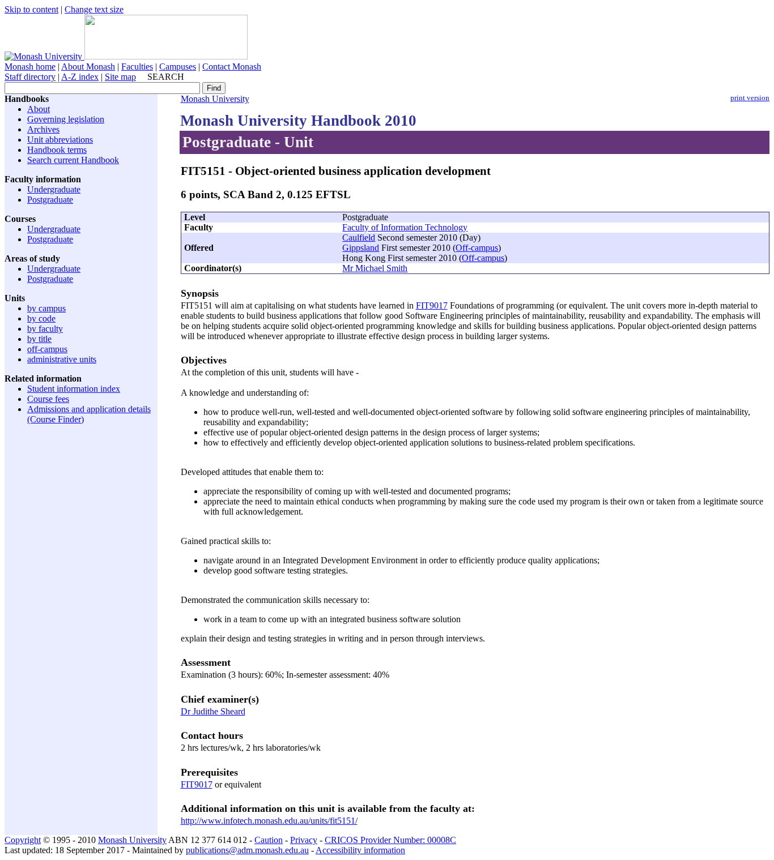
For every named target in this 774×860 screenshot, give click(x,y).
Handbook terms (57, 150)
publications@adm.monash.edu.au (247, 850)
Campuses (177, 66)
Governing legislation (65, 119)
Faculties (137, 66)
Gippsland (360, 248)
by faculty (45, 328)
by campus (46, 308)
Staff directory (30, 77)
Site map (120, 77)
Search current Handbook (73, 160)
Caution (268, 840)
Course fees (48, 399)
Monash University (215, 99)
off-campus (47, 349)
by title (39, 339)
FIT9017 (432, 305)
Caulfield (358, 237)
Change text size (94, 9)
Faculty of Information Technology (404, 227)
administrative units (61, 359)
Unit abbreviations (60, 139)
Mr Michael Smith (374, 268)
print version (749, 98)
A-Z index (80, 77)
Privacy (303, 840)
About (38, 109)
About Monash (88, 66)
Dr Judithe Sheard (213, 711)
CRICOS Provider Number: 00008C (390, 840)
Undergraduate (53, 189)
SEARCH (165, 77)
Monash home (30, 66)
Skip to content (31, 9)
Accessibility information (360, 850)
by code (41, 318)
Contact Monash (231, 66)
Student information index (73, 388)
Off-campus (477, 248)
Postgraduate (50, 199)
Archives (43, 129)
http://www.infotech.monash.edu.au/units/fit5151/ (269, 820)
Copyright (23, 840)
